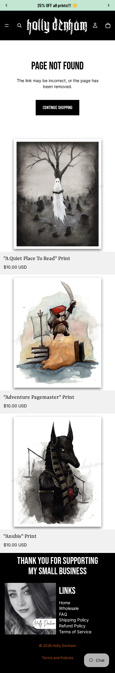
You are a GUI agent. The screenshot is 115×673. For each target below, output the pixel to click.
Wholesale (69, 608)
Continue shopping (57, 107)
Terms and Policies (57, 658)
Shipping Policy (74, 619)
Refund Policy (72, 625)
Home (64, 602)
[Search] (19, 25)
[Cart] (107, 25)
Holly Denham (64, 645)
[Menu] (7, 25)
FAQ (63, 614)
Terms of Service (75, 631)
